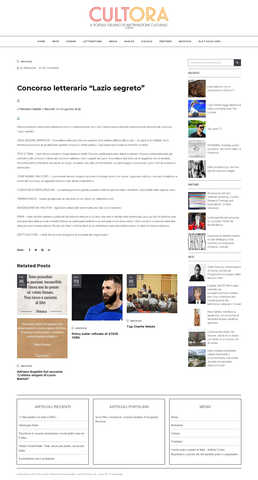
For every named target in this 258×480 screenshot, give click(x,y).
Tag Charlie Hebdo (141, 326)
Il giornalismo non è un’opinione (37, 458)
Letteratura (92, 41)
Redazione (177, 425)
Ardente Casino (216, 449)
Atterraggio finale (28, 425)
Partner (166, 41)
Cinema (71, 41)
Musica (129, 41)
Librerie (175, 433)
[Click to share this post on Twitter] (36, 250)
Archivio (185, 41)
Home (41, 41)
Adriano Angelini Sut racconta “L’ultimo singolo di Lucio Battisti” (39, 375)
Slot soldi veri (210, 41)
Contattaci (177, 441)
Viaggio (147, 41)
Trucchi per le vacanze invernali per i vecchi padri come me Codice (51, 435)
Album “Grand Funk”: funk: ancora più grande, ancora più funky (51, 448)
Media (113, 41)
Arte (55, 41)
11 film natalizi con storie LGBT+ (38, 417)
